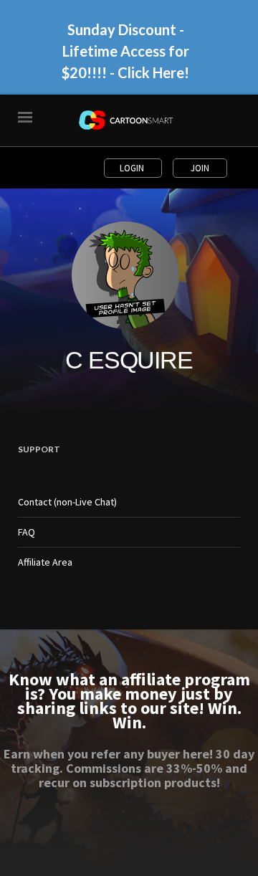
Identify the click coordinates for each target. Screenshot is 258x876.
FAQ (26, 531)
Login (133, 168)
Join (200, 168)
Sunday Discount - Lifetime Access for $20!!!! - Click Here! (125, 51)
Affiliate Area (45, 562)
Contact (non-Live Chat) (67, 501)
